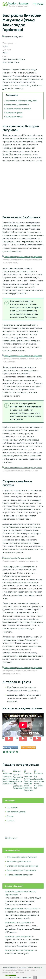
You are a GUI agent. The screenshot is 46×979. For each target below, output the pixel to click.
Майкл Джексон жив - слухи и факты (21, 908)
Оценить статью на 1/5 (4, 752)
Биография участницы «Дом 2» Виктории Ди (39, 783)
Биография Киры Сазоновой (18, 922)
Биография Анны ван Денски (18, 936)
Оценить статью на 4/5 (13, 752)
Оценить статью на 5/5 (16, 752)
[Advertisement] (23, 187)
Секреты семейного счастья (18, 109)
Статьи (10, 816)
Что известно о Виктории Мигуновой (21, 101)
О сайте (10, 820)
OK (35, 977)
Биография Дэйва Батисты (19, 861)
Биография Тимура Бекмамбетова (22, 866)
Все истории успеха (16, 812)
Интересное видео (14, 116)
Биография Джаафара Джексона (22, 857)
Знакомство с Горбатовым (17, 105)
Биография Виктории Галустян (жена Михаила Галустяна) (29, 784)
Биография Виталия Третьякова (19, 950)
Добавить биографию (34, 967)
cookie (28, 977)
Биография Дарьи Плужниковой (21, 870)
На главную (12, 807)
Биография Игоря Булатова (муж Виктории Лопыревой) (18, 782)
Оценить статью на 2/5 (7, 752)
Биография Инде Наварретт (20, 875)
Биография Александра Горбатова (8, 781)
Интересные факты (14, 112)
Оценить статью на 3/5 (10, 752)
